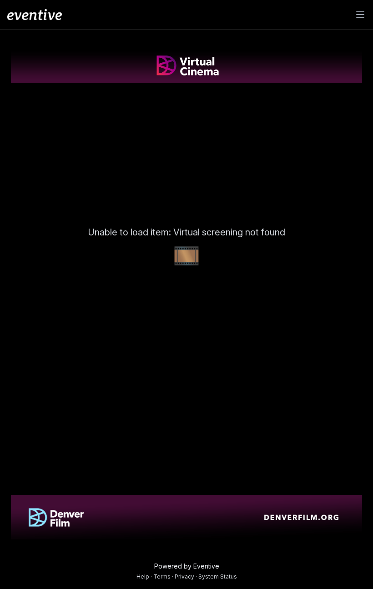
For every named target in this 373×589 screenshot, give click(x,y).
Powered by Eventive (186, 566)
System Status (217, 576)
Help (142, 576)
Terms (162, 576)
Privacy (184, 576)
